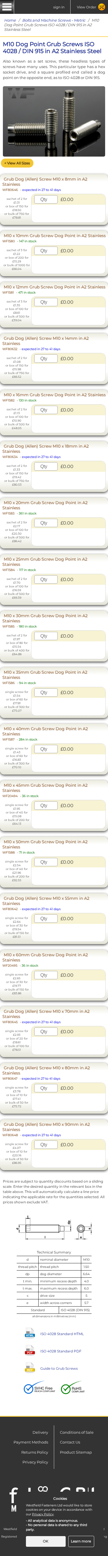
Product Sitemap (76, 1452)
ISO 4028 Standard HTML (62, 1334)
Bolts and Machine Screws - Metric (53, 20)
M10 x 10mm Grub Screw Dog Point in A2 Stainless (54, 238)
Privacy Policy (35, 1462)
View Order (86, 7)
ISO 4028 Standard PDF (61, 1351)
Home (10, 20)
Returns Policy (34, 1452)
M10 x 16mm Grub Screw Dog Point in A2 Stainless (54, 397)
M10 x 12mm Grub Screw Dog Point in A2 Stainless (53, 289)
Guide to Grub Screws (59, 1368)
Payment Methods (31, 1442)
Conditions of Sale (77, 1432)
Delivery (40, 1432)
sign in (59, 7)
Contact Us (70, 1442)
